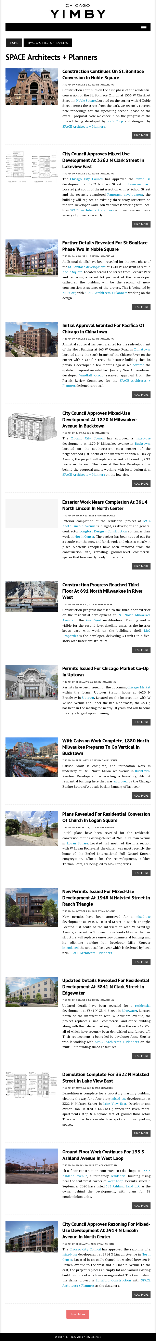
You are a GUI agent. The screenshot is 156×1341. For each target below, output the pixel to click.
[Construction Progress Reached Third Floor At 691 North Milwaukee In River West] (31, 609)
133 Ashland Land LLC (123, 1186)
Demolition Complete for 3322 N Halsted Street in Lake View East (105, 1077)
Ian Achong (107, 84)
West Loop (115, 1181)
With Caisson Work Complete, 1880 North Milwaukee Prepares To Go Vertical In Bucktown (105, 746)
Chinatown (142, 349)
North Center (84, 536)
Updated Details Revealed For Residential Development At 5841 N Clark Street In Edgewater (105, 986)
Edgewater (129, 1010)
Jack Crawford (104, 1087)
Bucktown (142, 443)
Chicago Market (139, 687)
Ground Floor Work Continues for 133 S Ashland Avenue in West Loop (103, 1155)
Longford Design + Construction (103, 531)
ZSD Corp (115, 121)
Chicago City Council (86, 179)
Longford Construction (113, 1280)
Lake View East (114, 1103)
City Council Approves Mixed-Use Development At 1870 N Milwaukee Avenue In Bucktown (99, 419)
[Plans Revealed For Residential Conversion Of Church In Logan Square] (31, 843)
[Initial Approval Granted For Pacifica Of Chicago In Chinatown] (31, 354)
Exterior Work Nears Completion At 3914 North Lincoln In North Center (104, 505)
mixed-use (143, 179)
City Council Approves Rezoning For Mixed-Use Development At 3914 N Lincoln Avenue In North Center (106, 1230)
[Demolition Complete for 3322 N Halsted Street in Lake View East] (31, 1096)
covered (138, 365)
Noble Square (86, 100)
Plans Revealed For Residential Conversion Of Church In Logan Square (106, 817)
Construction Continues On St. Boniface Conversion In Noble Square (103, 74)
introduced (70, 947)
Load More (78, 1314)
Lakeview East (139, 184)
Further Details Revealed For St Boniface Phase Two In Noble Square (104, 245)
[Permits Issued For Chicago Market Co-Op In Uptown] (31, 698)
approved (121, 781)
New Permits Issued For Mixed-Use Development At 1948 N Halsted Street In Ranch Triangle (106, 897)
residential (143, 1005)
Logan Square (77, 843)
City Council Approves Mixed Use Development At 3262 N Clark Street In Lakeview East (103, 160)
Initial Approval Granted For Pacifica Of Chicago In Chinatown (103, 328)
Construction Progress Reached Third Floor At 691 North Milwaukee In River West (102, 590)
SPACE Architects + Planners (83, 126)
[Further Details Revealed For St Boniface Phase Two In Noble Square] (31, 274)
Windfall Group (91, 375)
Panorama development (125, 194)
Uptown (88, 697)
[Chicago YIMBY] (78, 11)
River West (93, 620)
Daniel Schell (106, 515)
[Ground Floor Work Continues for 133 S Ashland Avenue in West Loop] (31, 1181)
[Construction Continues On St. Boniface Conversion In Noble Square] (31, 102)
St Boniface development (87, 267)
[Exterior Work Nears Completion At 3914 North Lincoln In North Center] (31, 526)
